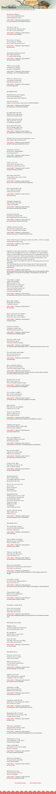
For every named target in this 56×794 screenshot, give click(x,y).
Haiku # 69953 (10, 398)
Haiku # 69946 (10, 532)
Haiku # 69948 (10, 469)
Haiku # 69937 (10, 680)
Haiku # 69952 (10, 417)
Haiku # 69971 (10, 142)
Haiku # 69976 (10, 58)
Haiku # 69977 (10, 45)
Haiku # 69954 (10, 385)
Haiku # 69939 (10, 644)
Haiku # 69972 (10, 131)
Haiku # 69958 (10, 332)
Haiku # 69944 (10, 557)
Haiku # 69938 (10, 667)
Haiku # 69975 (10, 71)
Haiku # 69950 (10, 443)
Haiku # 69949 (10, 456)
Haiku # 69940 (10, 614)
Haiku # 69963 (10, 243)
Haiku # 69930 (10, 776)
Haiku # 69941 (10, 597)
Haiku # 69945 (10, 545)
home (2, 9)
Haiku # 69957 (10, 345)
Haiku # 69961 (10, 293)
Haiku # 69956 (10, 358)
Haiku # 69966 (10, 206)
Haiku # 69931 (10, 763)
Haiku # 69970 (10, 155)
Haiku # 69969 (10, 168)
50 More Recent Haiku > (36, 783)
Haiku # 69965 (10, 219)
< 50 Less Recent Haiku (20, 783)
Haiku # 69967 (10, 194)
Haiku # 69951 (10, 430)
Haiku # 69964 (10, 232)
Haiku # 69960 (10, 306)
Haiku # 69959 (10, 319)
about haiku (8, 9)
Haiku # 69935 (10, 705)
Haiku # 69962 (10, 269)
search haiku (22, 9)
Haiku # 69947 (10, 516)
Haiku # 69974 (10, 84)
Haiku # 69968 (10, 181)
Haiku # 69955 (10, 370)
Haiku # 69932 (10, 751)
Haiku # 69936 (10, 693)
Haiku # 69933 (10, 731)
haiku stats (31, 9)
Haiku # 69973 (10, 105)
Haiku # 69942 (10, 585)
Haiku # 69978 (10, 32)
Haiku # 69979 (10, 20)
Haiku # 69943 (10, 570)
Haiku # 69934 (10, 718)
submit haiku (15, 9)
